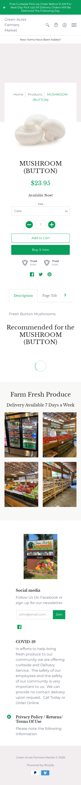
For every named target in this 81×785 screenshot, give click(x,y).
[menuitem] (47, 25)
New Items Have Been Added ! (40, 39)
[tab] (23, 296)
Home (18, 94)
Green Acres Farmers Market (15, 24)
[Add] (51, 224)
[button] (4, 7)
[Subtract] (29, 224)
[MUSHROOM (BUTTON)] (40, 130)
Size (40, 203)
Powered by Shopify (40, 765)
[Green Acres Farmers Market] (40, 578)
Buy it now (40, 250)
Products (35, 94)
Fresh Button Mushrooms (32, 314)
